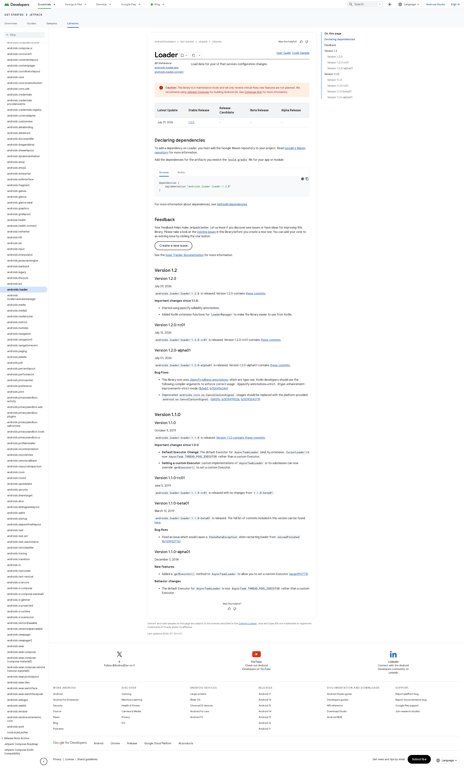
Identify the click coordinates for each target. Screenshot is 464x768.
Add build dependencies (232, 204)
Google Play (128, 4)
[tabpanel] (232, 186)
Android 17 (265, 694)
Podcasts (58, 728)
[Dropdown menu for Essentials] (56, 4)
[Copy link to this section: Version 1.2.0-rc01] (188, 325)
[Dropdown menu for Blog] (165, 4)
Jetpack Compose (198, 92)
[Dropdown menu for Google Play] (141, 4)
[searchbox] (24, 35)
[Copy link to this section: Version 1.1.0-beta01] (192, 503)
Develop (101, 4)
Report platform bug (407, 694)
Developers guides (337, 699)
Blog (157, 4)
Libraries (73, 23)
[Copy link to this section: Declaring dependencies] (208, 140)
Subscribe (419, 759)
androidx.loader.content (169, 72)
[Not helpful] (306, 41)
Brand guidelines (87, 759)
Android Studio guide (339, 694)
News (56, 717)
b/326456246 (218, 388)
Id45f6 (216, 399)
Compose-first (253, 92)
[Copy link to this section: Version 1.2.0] (179, 279)
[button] (23, 738)
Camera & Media (131, 711)
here (158, 522)
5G (123, 723)
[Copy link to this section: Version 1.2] (180, 271)
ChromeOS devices (201, 705)
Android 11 (265, 728)
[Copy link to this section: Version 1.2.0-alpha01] (194, 350)
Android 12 (265, 723)
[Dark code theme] (303, 179)
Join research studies (407, 711)
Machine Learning (132, 699)
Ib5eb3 (204, 388)
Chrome (115, 743)
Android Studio (435, 4)
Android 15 (265, 705)
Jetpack (36, 14)
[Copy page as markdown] (193, 55)
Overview (10, 23)
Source (57, 711)
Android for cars (199, 711)
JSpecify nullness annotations (209, 380)
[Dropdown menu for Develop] (112, 4)
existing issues (206, 232)
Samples (52, 23)
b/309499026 (231, 399)
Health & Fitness (131, 705)
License (69, 759)
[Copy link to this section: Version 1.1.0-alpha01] (194, 552)
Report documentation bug (411, 699)
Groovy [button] (164, 172)
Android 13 (265, 717)
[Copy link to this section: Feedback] (178, 220)
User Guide (284, 53)
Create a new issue (173, 246)
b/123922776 (171, 541)
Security (58, 705)
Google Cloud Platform (157, 743)
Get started (14, 14)
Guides (31, 23)
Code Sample (300, 53)
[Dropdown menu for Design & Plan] (87, 4)
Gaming (126, 694)
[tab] (164, 172)
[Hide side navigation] (43, 761)
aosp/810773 (298, 574)
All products (186, 743)
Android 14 (265, 711)
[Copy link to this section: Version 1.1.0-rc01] (188, 478)
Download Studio (337, 711)
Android (58, 694)
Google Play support (407, 705)
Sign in (455, 4)
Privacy (126, 717)
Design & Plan (73, 4)
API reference (335, 705)
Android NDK (334, 717)
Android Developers (165, 41)
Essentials (44, 4)
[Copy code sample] (307, 179)
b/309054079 (250, 399)
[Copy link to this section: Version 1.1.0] (184, 415)
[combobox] (365, 4)
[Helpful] (301, 41)
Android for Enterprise (65, 699)
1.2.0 (191, 122)
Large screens (198, 694)
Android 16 (265, 699)
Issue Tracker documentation (184, 255)
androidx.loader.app (167, 67)
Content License (248, 623)
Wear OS (195, 699)
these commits (255, 293)
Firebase (132, 743)
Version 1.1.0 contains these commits (240, 438)
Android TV (196, 717)
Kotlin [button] (181, 172)
